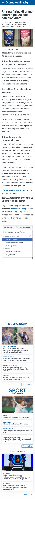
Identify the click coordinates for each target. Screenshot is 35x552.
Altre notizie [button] (27, 384)
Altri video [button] (28, 494)
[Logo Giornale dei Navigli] (17, 2)
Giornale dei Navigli (18, 208)
